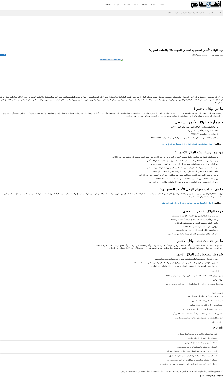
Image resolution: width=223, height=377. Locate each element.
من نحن (181, 371)
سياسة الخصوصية (171, 371)
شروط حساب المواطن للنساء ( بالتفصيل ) (201, 338)
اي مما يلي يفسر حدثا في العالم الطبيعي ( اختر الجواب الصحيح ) (193, 356)
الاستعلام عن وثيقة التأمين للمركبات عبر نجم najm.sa (197, 347)
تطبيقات (108, 4)
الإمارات (144, 4)
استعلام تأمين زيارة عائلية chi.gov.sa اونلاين (201, 343)
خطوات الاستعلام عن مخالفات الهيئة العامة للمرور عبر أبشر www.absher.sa (194, 284)
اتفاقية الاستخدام (190, 371)
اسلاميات (127, 4)
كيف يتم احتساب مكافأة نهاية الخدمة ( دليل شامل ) (197, 334)
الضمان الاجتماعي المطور (142, 371)
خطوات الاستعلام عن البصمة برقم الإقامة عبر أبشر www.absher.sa (192, 360)
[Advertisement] (151, 32)
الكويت (136, 4)
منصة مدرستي (126, 371)
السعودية (154, 4)
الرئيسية (163, 4)
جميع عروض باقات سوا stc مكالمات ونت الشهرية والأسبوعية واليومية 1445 (194, 276)
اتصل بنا (161, 371)
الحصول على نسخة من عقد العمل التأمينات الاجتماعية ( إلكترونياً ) (192, 351)
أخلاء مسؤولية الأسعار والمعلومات (210, 371)
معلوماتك (117, 4)
